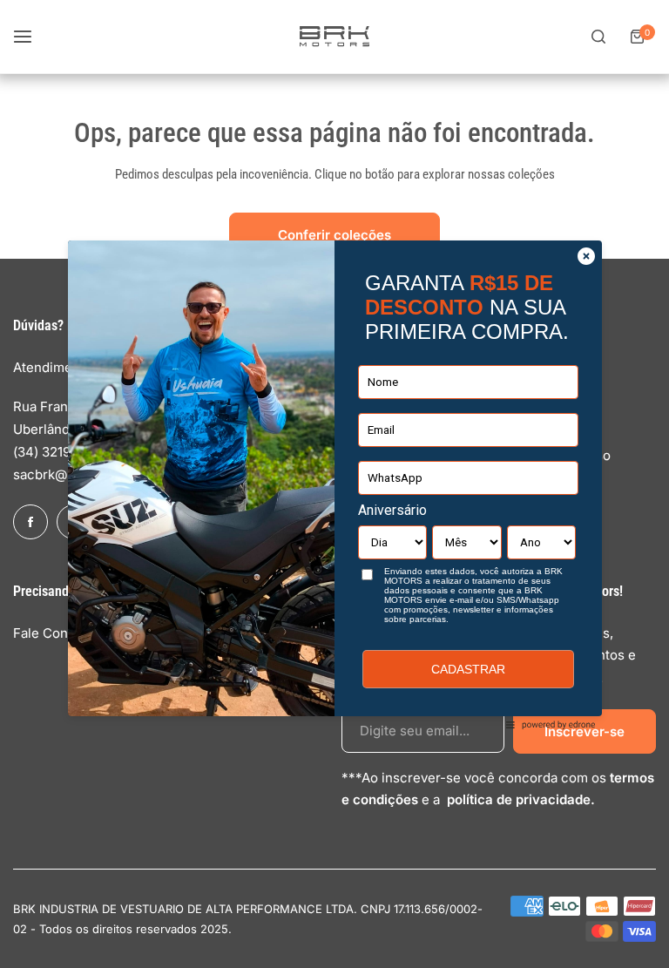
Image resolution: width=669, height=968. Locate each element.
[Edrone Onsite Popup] (334, 484)
